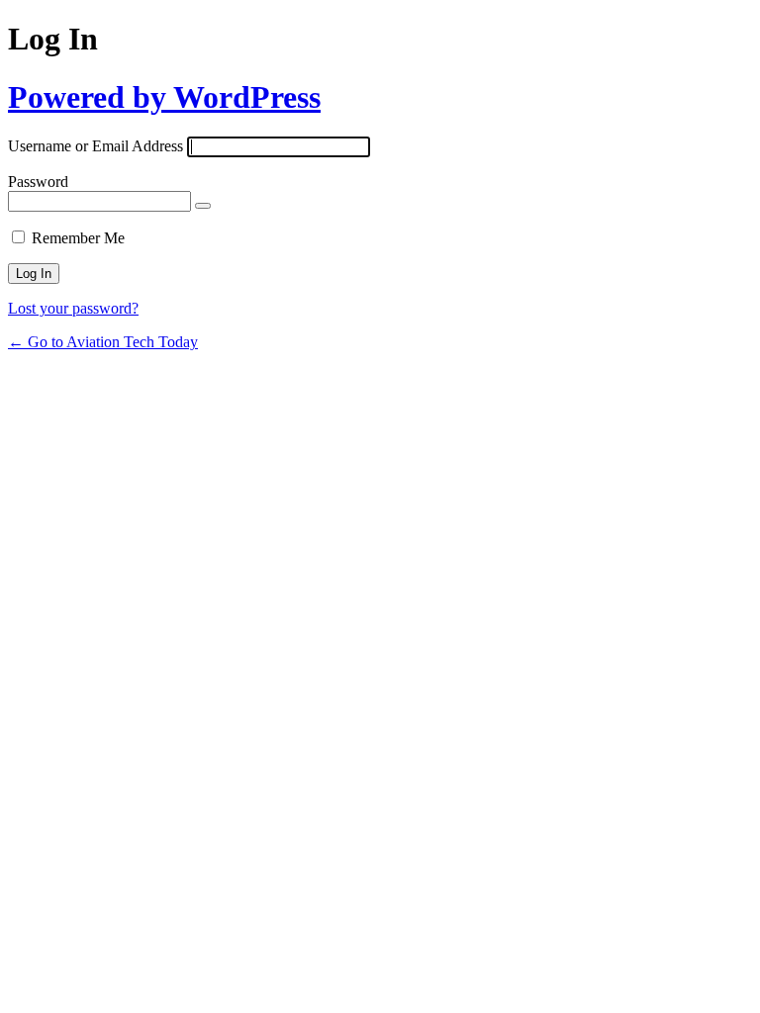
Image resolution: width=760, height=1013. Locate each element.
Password (38, 181)
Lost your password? (73, 308)
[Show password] (203, 206)
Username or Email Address (95, 146)
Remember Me (78, 238)
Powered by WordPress (164, 97)
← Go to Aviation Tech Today (103, 341)
